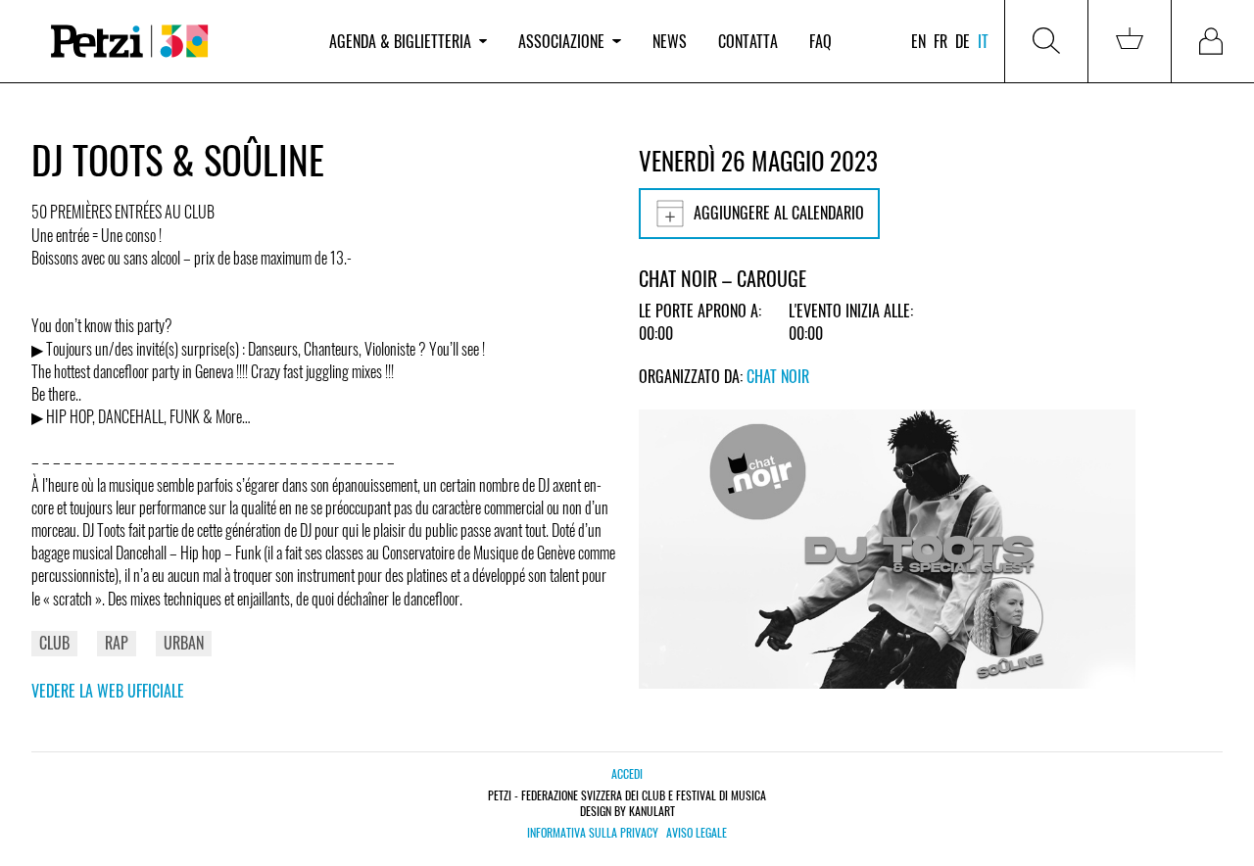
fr (940, 41)
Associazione (561, 41)
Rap (116, 642)
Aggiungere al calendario (779, 212)
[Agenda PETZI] (172, 41)
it (983, 41)
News (669, 41)
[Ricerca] (1046, 41)
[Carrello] (1129, 41)
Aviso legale (696, 833)
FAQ (820, 41)
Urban (184, 642)
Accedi (627, 773)
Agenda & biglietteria (400, 41)
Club (54, 642)
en (918, 41)
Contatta (748, 41)
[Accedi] (1213, 41)
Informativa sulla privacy (592, 833)
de (962, 41)
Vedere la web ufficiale (107, 690)
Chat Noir (778, 376)
